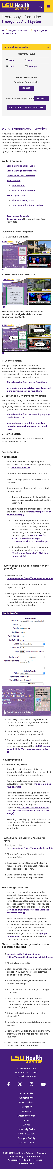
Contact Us (26, 1093)
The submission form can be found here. (27, 382)
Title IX (27, 1160)
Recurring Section (16, 195)
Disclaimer (42, 1153)
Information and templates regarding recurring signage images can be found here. (27, 426)
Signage (32, 66)
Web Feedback (26, 1163)
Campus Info (26, 1097)
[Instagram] (31, 1084)
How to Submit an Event (24, 190)
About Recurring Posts (23, 200)
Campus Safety (26, 1138)
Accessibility (14, 1160)
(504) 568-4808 (26, 1076)
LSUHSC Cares (26, 1142)
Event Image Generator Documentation (18, 217)
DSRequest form (19, 467)
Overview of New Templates (21, 175)
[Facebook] (8, 1084)
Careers (26, 1111)
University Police (26, 1129)
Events (26, 1124)
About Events (18, 185)
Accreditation (33, 1156)
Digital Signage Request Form (22, 170)
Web (11, 60)
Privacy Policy (16, 1156)
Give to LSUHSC (26, 1133)
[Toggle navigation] (48, 47)
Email (11, 66)
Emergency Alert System (22, 21)
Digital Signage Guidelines (20, 165)
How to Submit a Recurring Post (28, 205)
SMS (29, 60)
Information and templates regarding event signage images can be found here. (29, 389)
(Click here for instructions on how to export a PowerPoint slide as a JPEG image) (30, 538)
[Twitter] (20, 1084)
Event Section (13, 180)
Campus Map (26, 1102)
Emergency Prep (26, 1115)
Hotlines (38, 1160)
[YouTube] (43, 1084)
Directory (26, 1106)
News (26, 1120)
